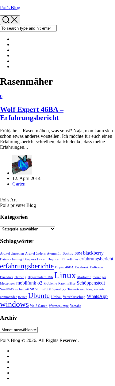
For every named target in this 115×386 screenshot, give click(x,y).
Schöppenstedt (91, 283)
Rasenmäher (66, 283)
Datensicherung (11, 259)
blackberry (93, 253)
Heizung (20, 277)
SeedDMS (7, 289)
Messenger (7, 283)
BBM (78, 253)
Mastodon (84, 277)
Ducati (41, 259)
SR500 (46, 289)
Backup (68, 253)
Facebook (82, 267)
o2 (39, 283)
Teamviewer (76, 289)
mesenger (99, 277)
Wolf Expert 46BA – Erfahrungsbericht (31, 113)
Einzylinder (70, 259)
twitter (22, 297)
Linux (65, 275)
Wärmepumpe (59, 305)
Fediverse (96, 267)
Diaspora (29, 259)
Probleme (50, 283)
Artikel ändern (35, 253)
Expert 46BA (64, 267)
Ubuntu (39, 296)
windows (14, 304)
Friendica (6, 277)
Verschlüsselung (74, 297)
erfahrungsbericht (96, 259)
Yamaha (75, 305)
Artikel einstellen (12, 253)
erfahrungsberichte (27, 266)
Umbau (56, 297)
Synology (59, 289)
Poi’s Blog (10, 7)
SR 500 (35, 289)
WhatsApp (97, 296)
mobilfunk (26, 283)
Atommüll (54, 253)
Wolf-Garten (39, 305)
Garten (18, 183)
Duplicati (54, 259)
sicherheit (22, 289)
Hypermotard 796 (40, 277)
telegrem (92, 289)
